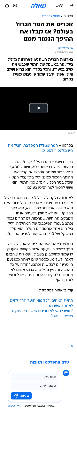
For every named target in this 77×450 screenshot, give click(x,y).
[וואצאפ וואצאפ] (15, 5)
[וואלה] (38, 5)
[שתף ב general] (7, 5)
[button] (59, 5)
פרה (70, 346)
